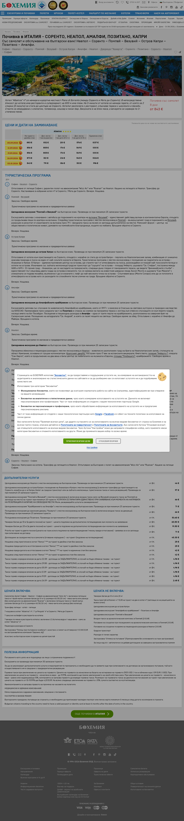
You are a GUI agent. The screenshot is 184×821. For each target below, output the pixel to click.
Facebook (109, 414)
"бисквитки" (60, 375)
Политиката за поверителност (76, 424)
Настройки (92, 447)
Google (98, 414)
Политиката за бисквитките (108, 424)
